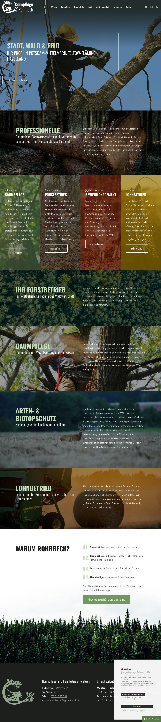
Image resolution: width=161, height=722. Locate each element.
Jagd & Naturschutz (102, 6)
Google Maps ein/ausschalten (132, 694)
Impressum (138, 699)
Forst (90, 6)
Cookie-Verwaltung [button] (152, 719)
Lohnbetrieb (117, 6)
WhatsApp (151, 7)
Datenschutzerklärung (127, 699)
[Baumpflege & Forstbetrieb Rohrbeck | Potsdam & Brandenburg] (17, 7)
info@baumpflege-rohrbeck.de (146, 7)
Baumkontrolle (79, 6)
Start (45, 6)
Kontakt (128, 6)
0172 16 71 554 (157, 7)
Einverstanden (137, 706)
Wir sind (54, 6)
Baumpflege (65, 6)
